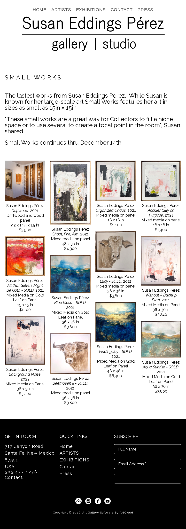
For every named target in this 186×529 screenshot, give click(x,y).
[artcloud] (78, 501)
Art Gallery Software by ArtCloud (107, 512)
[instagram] (88, 501)
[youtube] (107, 501)
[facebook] (98, 501)
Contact (14, 477)
